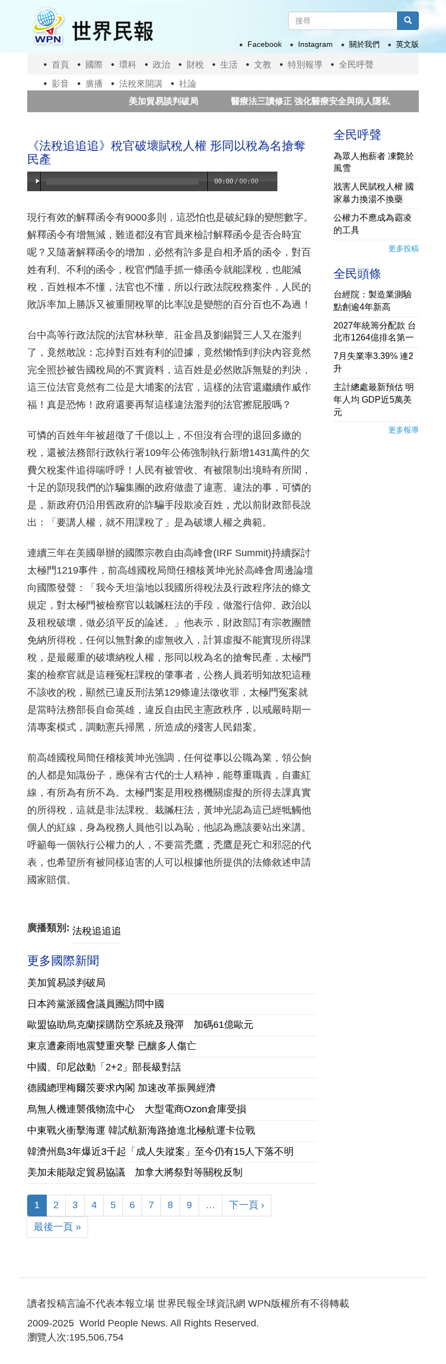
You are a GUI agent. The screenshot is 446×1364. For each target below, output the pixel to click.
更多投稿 (403, 248)
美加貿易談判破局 (139, 101)
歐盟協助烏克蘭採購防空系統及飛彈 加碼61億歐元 (140, 1024)
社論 (187, 83)
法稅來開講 (141, 83)
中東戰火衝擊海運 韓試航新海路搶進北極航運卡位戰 (141, 1130)
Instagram (315, 44)
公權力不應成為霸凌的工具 (372, 224)
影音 (60, 83)
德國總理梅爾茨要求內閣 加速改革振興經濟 (121, 1087)
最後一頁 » (57, 1226)
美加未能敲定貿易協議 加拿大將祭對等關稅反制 (135, 1172)
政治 (161, 64)
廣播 (94, 83)
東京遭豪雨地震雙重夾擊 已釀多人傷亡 (111, 1045)
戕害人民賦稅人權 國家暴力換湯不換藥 (373, 193)
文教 (262, 64)
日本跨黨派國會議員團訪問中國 (95, 1003)
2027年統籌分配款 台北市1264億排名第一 (374, 332)
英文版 (407, 44)
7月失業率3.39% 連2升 (373, 362)
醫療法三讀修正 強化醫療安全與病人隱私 (286, 101)
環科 (128, 64)
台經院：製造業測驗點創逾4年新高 (372, 301)
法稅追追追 (96, 930)
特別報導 (305, 64)
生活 (229, 64)
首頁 (60, 64)
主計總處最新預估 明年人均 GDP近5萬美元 (373, 399)
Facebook (264, 44)
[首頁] (92, 26)
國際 (94, 64)
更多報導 (403, 429)
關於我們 (364, 44)
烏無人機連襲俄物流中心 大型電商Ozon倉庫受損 (136, 1109)
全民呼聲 (356, 64)
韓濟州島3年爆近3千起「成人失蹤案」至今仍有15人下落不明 (160, 1151)
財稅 (195, 64)
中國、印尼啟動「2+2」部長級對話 (104, 1067)
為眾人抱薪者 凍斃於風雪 (373, 162)
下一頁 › (246, 1204)
